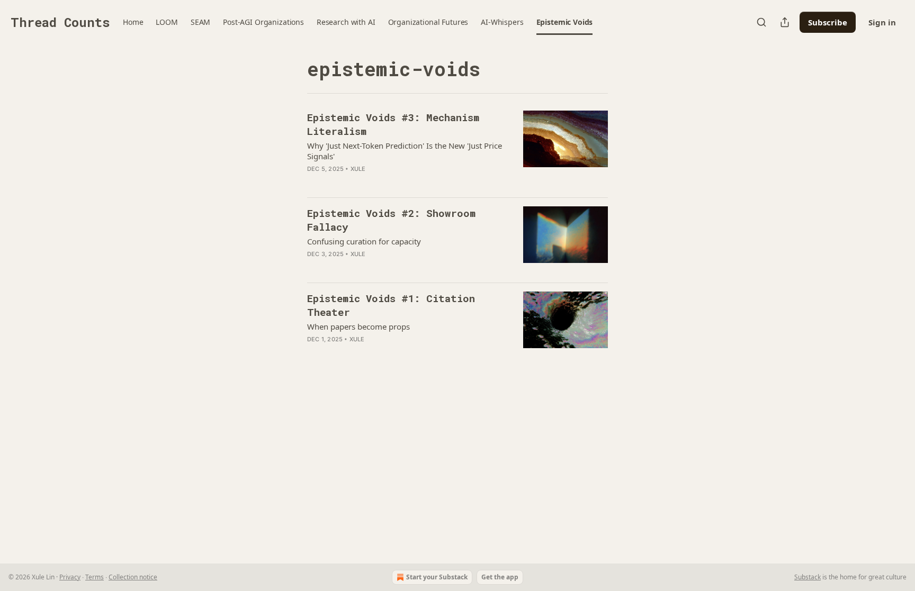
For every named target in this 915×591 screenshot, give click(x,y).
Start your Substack (437, 576)
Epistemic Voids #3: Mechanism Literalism (393, 124)
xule (358, 168)
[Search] (761, 22)
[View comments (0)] (381, 267)
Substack (807, 576)
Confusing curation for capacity (364, 241)
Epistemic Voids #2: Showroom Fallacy (391, 219)
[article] (457, 149)
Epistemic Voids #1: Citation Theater (391, 305)
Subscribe (827, 22)
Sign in (882, 22)
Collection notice (133, 576)
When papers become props (358, 326)
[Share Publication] (784, 22)
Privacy (69, 576)
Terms (94, 576)
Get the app (499, 576)
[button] (132, 22)
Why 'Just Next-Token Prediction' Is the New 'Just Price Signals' (404, 150)
